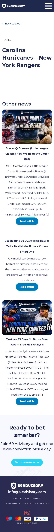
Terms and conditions (16, 503)
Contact (36, 498)
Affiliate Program (39, 503)
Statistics (18, 498)
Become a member (27, 462)
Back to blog (12, 23)
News (27, 498)
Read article (27, 221)
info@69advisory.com (27, 492)
